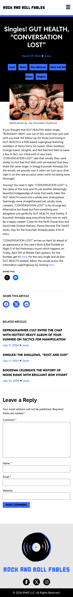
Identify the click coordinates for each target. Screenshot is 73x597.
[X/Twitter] (36, 582)
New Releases (38, 67)
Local (12, 67)
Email (7, 477)
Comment (9, 420)
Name (7, 463)
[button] (6, 304)
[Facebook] (26, 582)
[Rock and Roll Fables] (24, 7)
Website (8, 490)
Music (23, 67)
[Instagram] (46, 582)
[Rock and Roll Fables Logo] (36, 552)
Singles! (41, 76)
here (24, 257)
